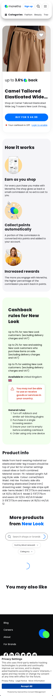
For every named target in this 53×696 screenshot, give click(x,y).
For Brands (10, 644)
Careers (8, 630)
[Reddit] (34, 655)
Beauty (38, 14)
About (7, 637)
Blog (6, 622)
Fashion (28, 14)
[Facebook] (6, 655)
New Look (33, 524)
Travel (47, 14)
